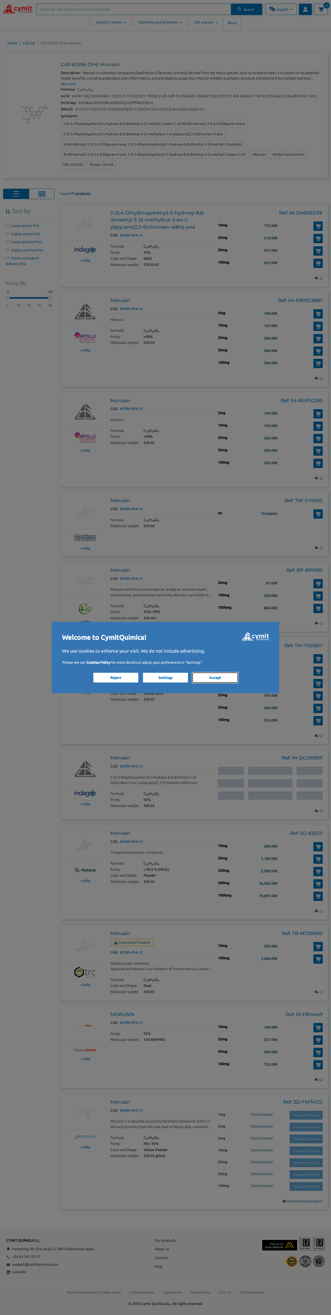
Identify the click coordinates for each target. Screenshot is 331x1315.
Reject (115, 678)
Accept (215, 678)
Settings (165, 678)
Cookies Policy (98, 662)
